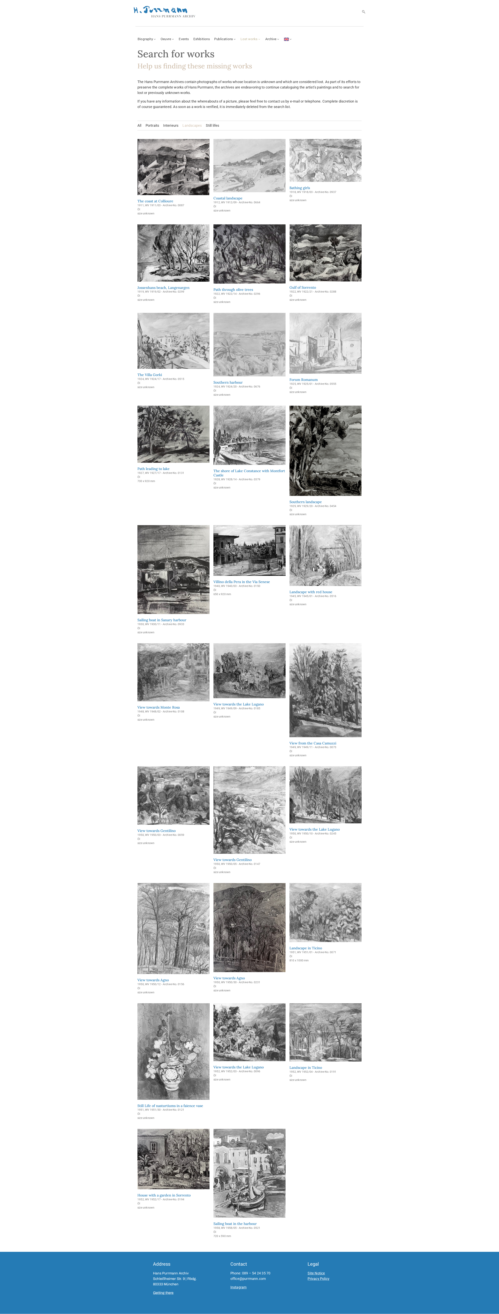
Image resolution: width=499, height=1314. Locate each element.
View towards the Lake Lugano (238, 704)
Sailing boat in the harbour (235, 1223)
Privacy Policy (318, 1279)
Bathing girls (299, 188)
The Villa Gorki (149, 375)
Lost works (249, 39)
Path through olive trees (233, 289)
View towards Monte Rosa (158, 707)
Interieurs (170, 125)
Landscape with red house (310, 592)
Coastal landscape (227, 198)
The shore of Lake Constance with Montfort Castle (249, 473)
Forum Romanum (303, 379)
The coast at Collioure (155, 201)
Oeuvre (166, 39)
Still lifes (212, 125)
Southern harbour (228, 382)
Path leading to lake (153, 468)
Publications (223, 39)
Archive (270, 39)
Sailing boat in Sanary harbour (161, 620)
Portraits (152, 125)
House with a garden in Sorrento (164, 1195)
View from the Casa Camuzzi (312, 743)
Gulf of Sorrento (302, 287)
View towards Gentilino (156, 830)
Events (184, 39)
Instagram (238, 1287)
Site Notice (316, 1273)
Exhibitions (201, 39)
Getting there (163, 1293)
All (139, 125)
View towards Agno (153, 980)
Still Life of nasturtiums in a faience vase (170, 1105)
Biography (145, 39)
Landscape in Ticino (305, 948)
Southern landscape (305, 502)
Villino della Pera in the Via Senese (241, 582)
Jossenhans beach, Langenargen (163, 287)
